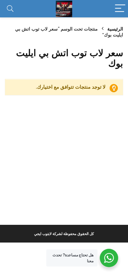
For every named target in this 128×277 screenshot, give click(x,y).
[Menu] (120, 8)
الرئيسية (115, 29)
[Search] (10, 8)
